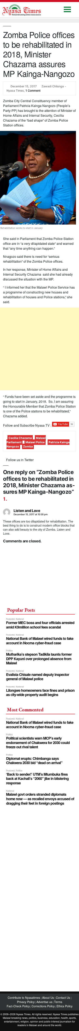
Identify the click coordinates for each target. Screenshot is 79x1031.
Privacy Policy (26, 1002)
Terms (58, 1002)
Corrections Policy (43, 1006)
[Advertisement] (39, 349)
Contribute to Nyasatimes (24, 998)
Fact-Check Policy (18, 1006)
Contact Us (63, 998)
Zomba (28, 446)
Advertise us (44, 1002)
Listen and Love (27, 511)
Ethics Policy (65, 1006)
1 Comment (33, 90)
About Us (48, 998)
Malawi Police (35, 442)
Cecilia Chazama (20, 438)
